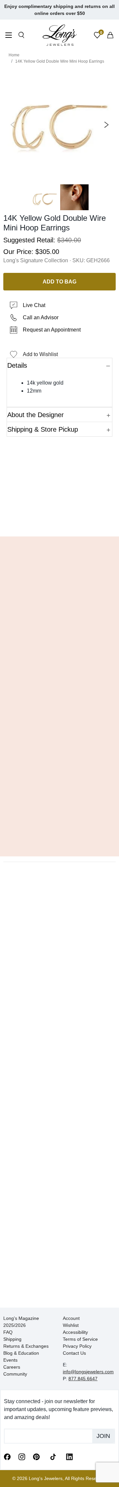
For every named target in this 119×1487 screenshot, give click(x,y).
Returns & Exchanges (26, 1346)
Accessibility (75, 1332)
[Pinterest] (36, 1456)
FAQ (8, 1332)
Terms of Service (80, 1339)
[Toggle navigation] (8, 36)
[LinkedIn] (69, 1456)
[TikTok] (53, 1456)
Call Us (20, 521)
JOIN (103, 1436)
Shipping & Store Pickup (42, 429)
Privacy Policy (77, 1346)
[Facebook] (7, 1456)
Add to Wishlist (40, 354)
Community (15, 1374)
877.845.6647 (83, 1378)
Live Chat (34, 305)
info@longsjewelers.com (88, 1371)
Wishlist (71, 1325)
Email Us (60, 521)
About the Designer (35, 414)
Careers (11, 1367)
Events (10, 1360)
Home (14, 55)
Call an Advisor (41, 317)
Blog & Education (21, 1353)
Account (71, 1318)
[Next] (105, 124)
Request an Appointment (52, 330)
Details (17, 365)
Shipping (12, 1339)
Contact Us (74, 1353)
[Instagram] (22, 1456)
